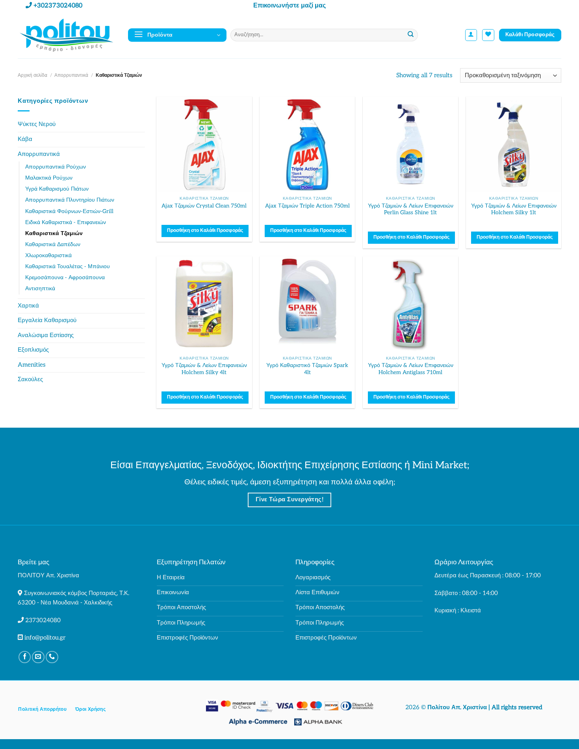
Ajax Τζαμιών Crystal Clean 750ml (204, 205)
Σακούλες (30, 379)
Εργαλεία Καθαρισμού (47, 320)
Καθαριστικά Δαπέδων (52, 244)
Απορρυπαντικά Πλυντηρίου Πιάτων (69, 200)
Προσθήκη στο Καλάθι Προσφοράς (205, 231)
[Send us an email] (38, 657)
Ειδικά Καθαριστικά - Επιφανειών (65, 222)
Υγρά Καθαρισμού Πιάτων (57, 188)
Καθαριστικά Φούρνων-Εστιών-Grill (69, 211)
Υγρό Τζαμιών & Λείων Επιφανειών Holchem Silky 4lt (204, 369)
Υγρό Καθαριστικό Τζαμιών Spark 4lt (307, 369)
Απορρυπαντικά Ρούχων (55, 166)
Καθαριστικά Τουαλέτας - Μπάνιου (67, 266)
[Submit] (411, 35)
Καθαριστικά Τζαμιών (54, 233)
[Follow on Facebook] (25, 657)
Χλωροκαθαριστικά (48, 255)
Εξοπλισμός (33, 350)
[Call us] (52, 657)
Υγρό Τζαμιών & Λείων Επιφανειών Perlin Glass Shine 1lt (410, 209)
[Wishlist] (488, 35)
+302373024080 (57, 5)
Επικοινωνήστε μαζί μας (289, 5)
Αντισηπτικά (40, 288)
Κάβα (25, 139)
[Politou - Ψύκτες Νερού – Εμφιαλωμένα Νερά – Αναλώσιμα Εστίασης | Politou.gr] (67, 35)
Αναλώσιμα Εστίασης (46, 335)
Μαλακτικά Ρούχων (48, 177)
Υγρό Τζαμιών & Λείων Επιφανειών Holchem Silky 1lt (514, 209)
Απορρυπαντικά (71, 75)
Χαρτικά (28, 306)
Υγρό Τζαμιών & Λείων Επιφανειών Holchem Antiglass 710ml (410, 369)
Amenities (32, 365)
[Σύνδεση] (471, 35)
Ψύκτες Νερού (37, 124)
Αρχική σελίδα (32, 75)
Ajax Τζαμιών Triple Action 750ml (307, 205)
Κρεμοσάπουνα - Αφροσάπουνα (65, 277)
